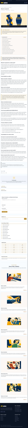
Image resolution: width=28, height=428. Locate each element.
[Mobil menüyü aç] (26, 2)
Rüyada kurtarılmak (4, 308)
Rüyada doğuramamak (4, 373)
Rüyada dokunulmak (4, 352)
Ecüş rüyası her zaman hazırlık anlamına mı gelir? (8, 49)
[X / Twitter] (6, 172)
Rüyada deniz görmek (5, 232)
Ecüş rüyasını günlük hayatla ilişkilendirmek (7, 45)
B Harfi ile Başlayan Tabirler (18, 410)
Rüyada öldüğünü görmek (6, 229)
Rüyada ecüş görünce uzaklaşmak (6, 41)
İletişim (16, 421)
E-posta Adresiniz (4, 208)
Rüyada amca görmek (5, 226)
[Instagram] (1, 411)
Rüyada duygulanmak (4, 329)
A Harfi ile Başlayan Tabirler (18, 409)
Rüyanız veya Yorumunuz (4, 198)
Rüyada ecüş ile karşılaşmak (5, 42)
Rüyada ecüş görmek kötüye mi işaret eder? (7, 53)
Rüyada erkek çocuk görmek (6, 235)
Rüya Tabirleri (5, 7)
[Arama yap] (25, 2)
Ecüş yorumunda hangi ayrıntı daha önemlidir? (7, 52)
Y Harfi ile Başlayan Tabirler (18, 411)
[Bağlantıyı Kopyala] (3, 172)
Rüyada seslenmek (3, 285)
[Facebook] (3, 411)
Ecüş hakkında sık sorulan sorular (6, 48)
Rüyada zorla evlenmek (4, 396)
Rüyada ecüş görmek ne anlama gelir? (6, 38)
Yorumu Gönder (5, 211)
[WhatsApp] (5, 172)
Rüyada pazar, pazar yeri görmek (7, 238)
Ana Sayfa (2, 7)
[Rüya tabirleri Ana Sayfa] (4, 2)
